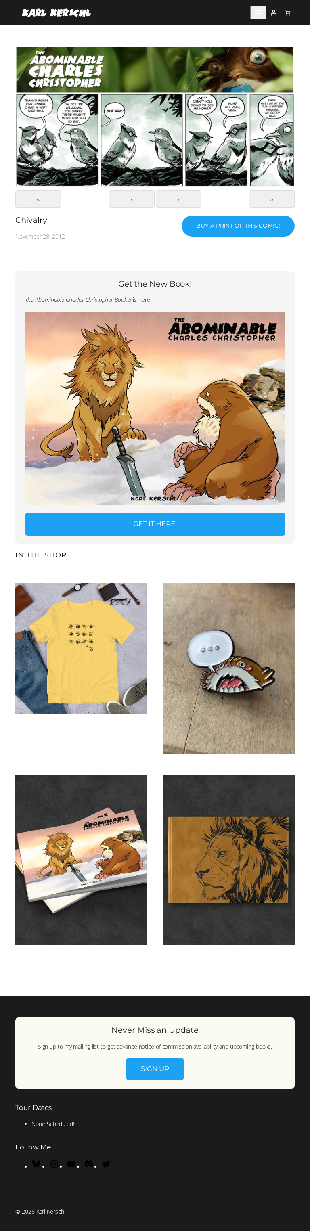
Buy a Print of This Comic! (238, 225)
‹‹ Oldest (38, 199)
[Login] (273, 13)
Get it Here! (155, 524)
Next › (178, 199)
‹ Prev (132, 199)
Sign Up (155, 1069)
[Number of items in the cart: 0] (288, 13)
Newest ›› (272, 199)
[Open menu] (258, 12)
